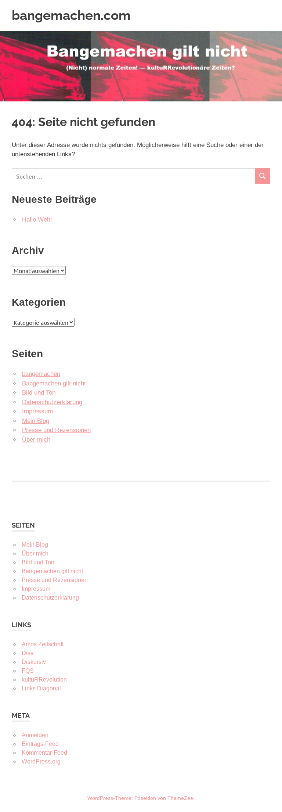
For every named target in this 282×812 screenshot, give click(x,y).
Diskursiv (34, 662)
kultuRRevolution (44, 679)
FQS (28, 671)
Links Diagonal (41, 688)
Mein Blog (35, 420)
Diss (27, 653)
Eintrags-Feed (40, 744)
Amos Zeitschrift (43, 644)
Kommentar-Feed (44, 753)
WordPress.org (41, 761)
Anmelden (35, 735)
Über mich (36, 439)
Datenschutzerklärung (52, 402)
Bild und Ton (38, 392)
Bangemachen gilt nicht (54, 383)
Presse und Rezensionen (56, 430)
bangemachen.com (71, 15)
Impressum (37, 411)
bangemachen (41, 373)
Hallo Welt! (37, 219)
